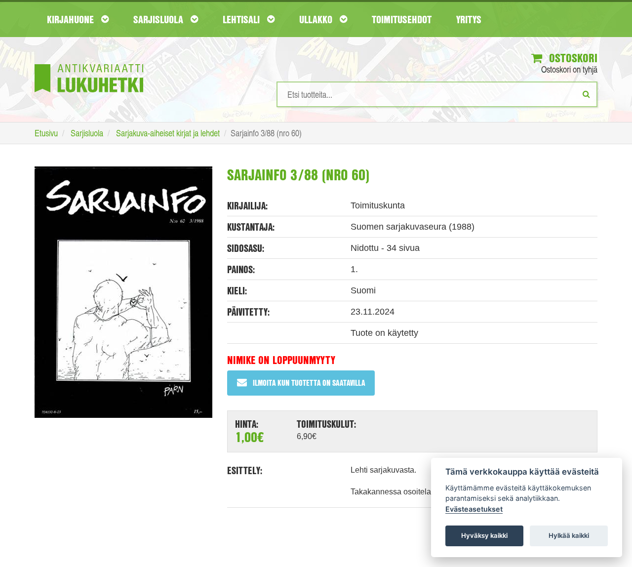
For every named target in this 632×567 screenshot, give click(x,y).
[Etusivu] (89, 63)
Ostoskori (571, 58)
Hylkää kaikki (569, 535)
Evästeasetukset (474, 509)
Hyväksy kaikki (484, 535)
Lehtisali (242, 19)
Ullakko (317, 19)
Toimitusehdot (402, 19)
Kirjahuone (71, 19)
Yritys (468, 19)
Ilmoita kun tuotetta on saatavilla (309, 382)
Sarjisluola (159, 19)
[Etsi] (586, 94)
